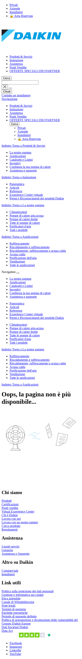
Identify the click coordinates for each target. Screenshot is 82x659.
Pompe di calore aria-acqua (27, 328)
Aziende (15, 8)
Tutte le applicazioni (22, 377)
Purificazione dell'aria (23, 370)
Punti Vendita (18, 67)
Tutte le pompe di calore (25, 335)
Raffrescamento (19, 356)
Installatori (16, 12)
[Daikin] (31, 50)
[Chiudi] (18, 273)
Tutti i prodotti (18, 342)
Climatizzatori (18, 324)
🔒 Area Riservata (21, 16)
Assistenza (16, 64)
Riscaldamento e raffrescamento (30, 359)
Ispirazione (16, 60)
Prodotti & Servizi (21, 56)
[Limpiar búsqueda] (5, 86)
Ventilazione (17, 374)
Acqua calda (17, 367)
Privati (14, 5)
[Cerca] (10, 88)
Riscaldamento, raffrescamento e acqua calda (38, 363)
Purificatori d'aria (20, 339)
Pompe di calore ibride (24, 331)
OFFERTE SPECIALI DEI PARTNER (35, 71)
